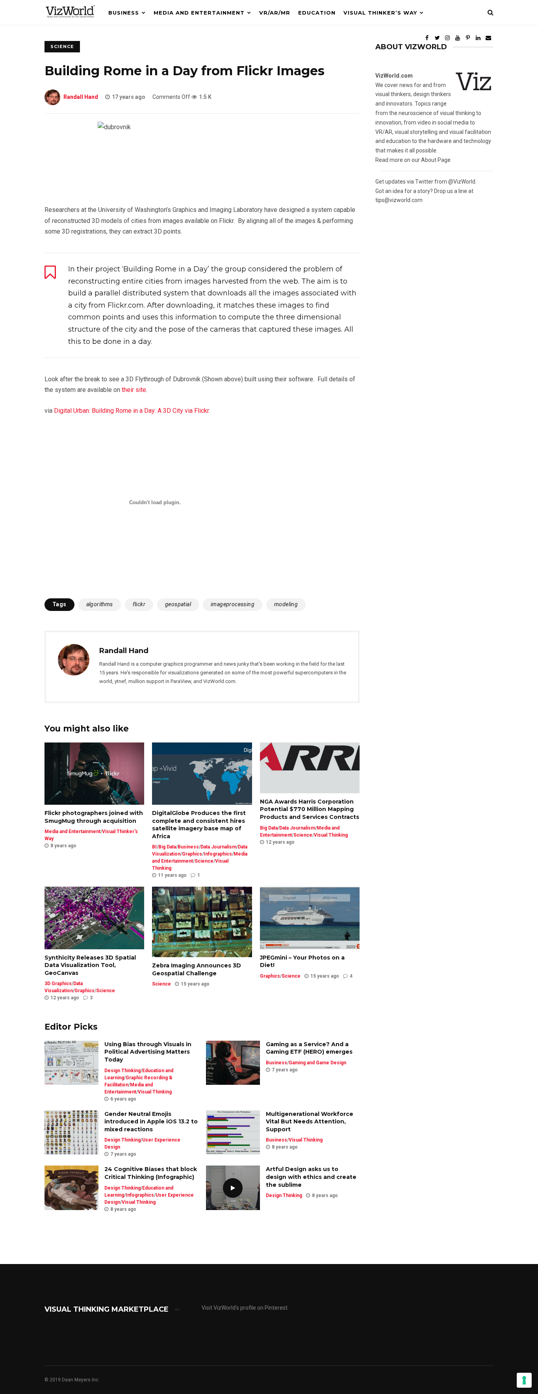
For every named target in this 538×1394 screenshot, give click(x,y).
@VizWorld (461, 181)
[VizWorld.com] (70, 23)
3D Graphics (58, 983)
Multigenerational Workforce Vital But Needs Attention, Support (309, 1121)
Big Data (167, 847)
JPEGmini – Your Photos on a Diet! (302, 961)
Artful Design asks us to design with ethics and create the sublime (311, 1177)
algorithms (99, 604)
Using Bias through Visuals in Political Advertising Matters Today (147, 1052)
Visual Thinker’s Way (380, 12)
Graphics (192, 854)
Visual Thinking (331, 835)
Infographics (218, 854)
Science (204, 861)
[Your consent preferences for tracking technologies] (524, 1380)
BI (154, 847)
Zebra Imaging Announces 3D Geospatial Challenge (196, 969)
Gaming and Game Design (317, 1062)
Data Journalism (218, 847)
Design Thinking (122, 1070)
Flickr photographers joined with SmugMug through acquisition (94, 816)
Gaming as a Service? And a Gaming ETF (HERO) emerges (309, 1048)
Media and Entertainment (199, 12)
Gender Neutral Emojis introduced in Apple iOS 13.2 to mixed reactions (151, 1121)
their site (134, 390)
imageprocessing (232, 604)
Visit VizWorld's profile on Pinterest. (245, 1308)
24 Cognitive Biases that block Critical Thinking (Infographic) (150, 1173)
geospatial (178, 604)
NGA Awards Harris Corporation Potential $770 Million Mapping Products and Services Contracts (309, 809)
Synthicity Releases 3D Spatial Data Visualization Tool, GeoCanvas (90, 965)
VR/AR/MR (274, 12)
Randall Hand (80, 97)
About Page (436, 160)
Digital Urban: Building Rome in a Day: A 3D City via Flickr (131, 410)
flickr (139, 604)
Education (317, 12)
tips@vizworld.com (399, 200)
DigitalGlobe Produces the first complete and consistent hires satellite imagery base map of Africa (199, 824)
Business (123, 12)
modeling (286, 604)
